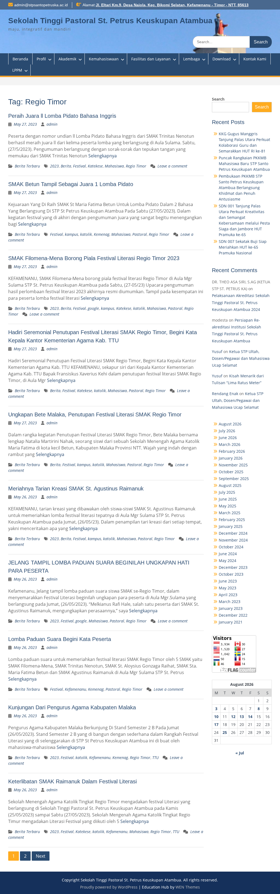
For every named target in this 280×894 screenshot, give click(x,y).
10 (216, 716)
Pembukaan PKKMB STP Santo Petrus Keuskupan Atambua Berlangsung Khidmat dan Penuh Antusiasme (241, 187)
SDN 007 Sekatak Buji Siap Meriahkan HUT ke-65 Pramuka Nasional (243, 247)
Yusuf (217, 351)
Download (221, 58)
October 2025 (231, 471)
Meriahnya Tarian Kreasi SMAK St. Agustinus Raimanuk (76, 489)
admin (51, 124)
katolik (86, 234)
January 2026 (231, 458)
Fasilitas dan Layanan (151, 58)
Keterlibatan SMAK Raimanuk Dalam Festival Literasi (72, 781)
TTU (155, 757)
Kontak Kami (254, 58)
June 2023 (228, 581)
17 (216, 724)
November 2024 (233, 540)
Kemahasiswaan (104, 58)
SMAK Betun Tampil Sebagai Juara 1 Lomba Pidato (70, 184)
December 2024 (233, 533)
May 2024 (227, 560)
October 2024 (231, 546)
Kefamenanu (75, 689)
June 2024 (228, 553)
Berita (66, 166)
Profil (41, 58)
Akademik (67, 58)
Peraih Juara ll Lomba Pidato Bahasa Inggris (62, 116)
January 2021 (231, 622)
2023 (54, 166)
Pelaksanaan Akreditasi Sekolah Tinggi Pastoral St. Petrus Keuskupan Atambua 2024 (241, 302)
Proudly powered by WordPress (109, 887)
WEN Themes (188, 887)
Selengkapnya (102, 156)
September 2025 (234, 478)
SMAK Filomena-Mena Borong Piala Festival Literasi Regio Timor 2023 (93, 258)
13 (242, 716)
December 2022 (233, 615)
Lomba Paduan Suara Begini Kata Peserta (59, 639)
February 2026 (232, 451)
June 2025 (228, 499)
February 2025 (232, 519)
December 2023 (233, 567)
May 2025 (227, 505)
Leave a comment (172, 166)
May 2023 (227, 587)
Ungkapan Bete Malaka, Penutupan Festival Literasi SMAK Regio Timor (95, 414)
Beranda (20, 58)
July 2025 (227, 492)
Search (218, 99)
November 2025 (233, 464)
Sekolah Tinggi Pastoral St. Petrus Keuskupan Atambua (110, 20)
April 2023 (228, 594)
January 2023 (231, 608)
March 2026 (229, 444)
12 (233, 716)
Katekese (95, 166)
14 (250, 716)
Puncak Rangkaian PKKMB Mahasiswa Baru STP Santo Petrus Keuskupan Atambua (244, 163)
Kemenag (101, 234)
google (93, 308)
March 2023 (229, 601)
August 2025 (230, 485)
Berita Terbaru (27, 166)
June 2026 (228, 437)
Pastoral (139, 234)
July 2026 (227, 430)
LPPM (17, 70)
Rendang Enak (225, 393)
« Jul (239, 752)
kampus (71, 234)
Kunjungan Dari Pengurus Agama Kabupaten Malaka (72, 707)
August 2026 (230, 424)
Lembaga (191, 58)
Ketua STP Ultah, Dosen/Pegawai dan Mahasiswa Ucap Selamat (241, 358)
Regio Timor (136, 166)
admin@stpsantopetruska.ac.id (41, 5)
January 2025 (231, 526)
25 (225, 732)
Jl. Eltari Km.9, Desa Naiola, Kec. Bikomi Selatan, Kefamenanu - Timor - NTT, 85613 (172, 5)
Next (40, 856)
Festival (79, 166)
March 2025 (229, 512)
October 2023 (231, 574)
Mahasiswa (114, 166)
